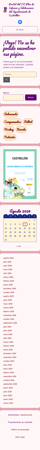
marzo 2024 (8, 342)
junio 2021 (7, 392)
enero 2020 (8, 399)
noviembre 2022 (9, 376)
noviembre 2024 (9, 315)
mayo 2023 (7, 369)
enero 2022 (8, 388)
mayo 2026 (7, 269)
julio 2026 (7, 262)
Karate (21, 129)
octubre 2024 (8, 319)
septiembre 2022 (10, 384)
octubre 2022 (8, 380)
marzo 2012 (8, 403)
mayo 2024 (7, 334)
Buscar (6, 93)
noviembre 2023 (9, 357)
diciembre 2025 (9, 289)
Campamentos (12, 121)
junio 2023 (7, 365)
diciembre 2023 (9, 353)
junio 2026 (7, 266)
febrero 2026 (8, 281)
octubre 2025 (8, 292)
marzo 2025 (8, 308)
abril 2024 (7, 338)
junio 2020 (7, 395)
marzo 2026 (8, 277)
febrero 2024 (8, 346)
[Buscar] (6, 80)
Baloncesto (11, 114)
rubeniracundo (26, 415)
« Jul (19, 246)
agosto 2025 (8, 296)
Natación (9, 137)
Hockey (9, 129)
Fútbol (28, 121)
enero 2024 (7, 350)
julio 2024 (7, 327)
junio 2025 (7, 300)
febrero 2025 (8, 311)
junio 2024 (7, 331)
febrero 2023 (8, 373)
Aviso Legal (20, 437)
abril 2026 (7, 273)
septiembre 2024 (10, 323)
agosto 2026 (8, 258)
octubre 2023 (8, 361)
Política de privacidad (20, 430)
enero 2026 (8, 285)
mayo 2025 (7, 304)
